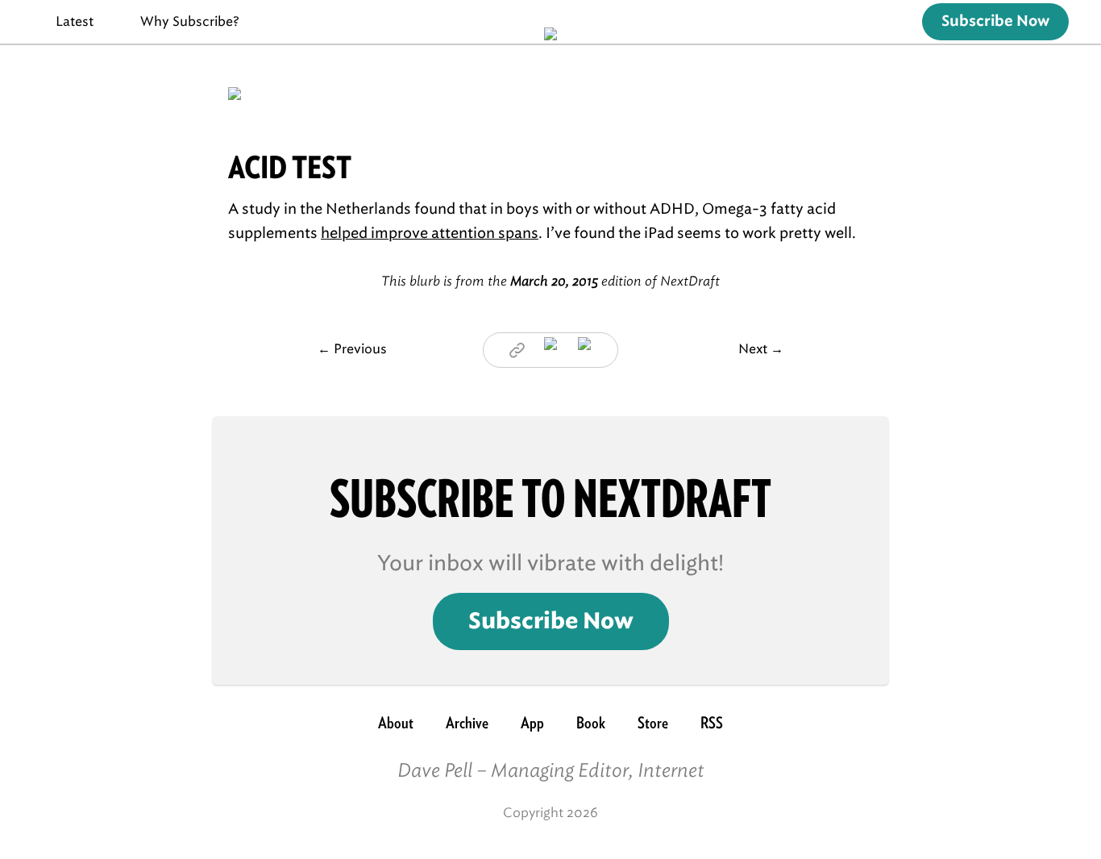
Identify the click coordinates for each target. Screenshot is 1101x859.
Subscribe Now (995, 22)
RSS (711, 722)
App (532, 722)
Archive (467, 722)
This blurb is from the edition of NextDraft (550, 281)
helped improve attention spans (429, 233)
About (395, 722)
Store (653, 722)
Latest (74, 21)
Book (590, 722)
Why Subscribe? (189, 21)
